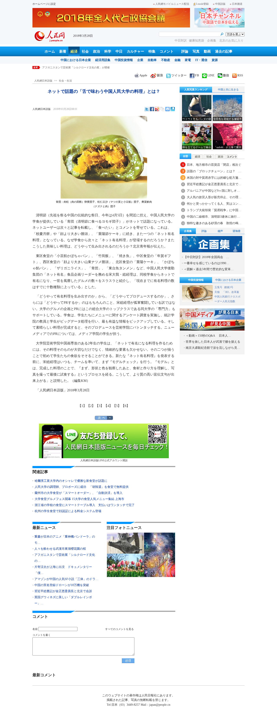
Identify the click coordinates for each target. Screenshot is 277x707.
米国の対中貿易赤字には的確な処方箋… (214, 177)
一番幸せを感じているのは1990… (206, 263)
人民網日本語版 (43, 80)
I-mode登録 (202, 3)
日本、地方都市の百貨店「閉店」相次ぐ (214, 164)
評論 (184, 51)
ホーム (50, 51)
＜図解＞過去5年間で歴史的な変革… (209, 269)
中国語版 (220, 3)
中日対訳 (181, 40)
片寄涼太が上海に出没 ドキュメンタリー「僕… (63, 570)
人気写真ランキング (196, 89)
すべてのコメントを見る (119, 629)
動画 (207, 51)
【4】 (108, 406)
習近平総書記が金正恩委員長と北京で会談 (63, 591)
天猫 (217, 292)
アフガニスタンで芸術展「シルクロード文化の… (64, 557)
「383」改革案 (230, 292)
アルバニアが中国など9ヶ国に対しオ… (213, 190)
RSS (240, 75)
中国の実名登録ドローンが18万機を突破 (61, 585)
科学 (107, 51)
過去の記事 (223, 51)
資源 (215, 60)
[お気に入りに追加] (173, 109)
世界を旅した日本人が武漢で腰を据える (213, 341)
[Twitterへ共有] (147, 109)
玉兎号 (218, 287)
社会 (85, 51)
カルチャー (135, 51)
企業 (140, 60)
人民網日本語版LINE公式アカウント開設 (104, 460)
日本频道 (237, 3)
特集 (151, 51)
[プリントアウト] (167, 109)
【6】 (125, 406)
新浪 (160, 75)
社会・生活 (65, 80)
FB (197, 75)
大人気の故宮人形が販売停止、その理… (214, 197)
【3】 (99, 406)
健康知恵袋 (197, 40)
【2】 (91, 406)
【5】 (117, 406)
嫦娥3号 (228, 287)
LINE (210, 75)
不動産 (165, 60)
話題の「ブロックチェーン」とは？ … (214, 171)
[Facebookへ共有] (152, 109)
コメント (167, 51)
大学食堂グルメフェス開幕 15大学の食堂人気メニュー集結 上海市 (79, 499)
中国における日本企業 (76, 60)
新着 (62, 51)
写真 (196, 51)
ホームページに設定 (44, 3)
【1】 (82, 406)
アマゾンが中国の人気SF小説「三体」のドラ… (66, 579)
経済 (74, 51)
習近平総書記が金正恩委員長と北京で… (214, 184)
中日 (119, 51)
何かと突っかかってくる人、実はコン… (214, 203)
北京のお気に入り (231, 40)
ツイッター (179, 75)
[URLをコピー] (162, 109)
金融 (177, 60)
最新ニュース (44, 527)
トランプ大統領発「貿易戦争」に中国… (214, 210)
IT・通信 (201, 60)
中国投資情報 (124, 60)
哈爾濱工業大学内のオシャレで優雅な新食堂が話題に (71, 480)
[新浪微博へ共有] (157, 109)
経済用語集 (102, 60)
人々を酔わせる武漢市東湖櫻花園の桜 (60, 548)
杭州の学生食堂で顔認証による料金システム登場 (68, 511)
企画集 (212, 40)
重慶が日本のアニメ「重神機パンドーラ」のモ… (64, 539)
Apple (143, 75)
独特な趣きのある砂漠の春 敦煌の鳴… (214, 223)
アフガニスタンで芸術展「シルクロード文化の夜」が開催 (76, 67)
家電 (188, 60)
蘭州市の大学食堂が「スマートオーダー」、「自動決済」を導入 (78, 493)
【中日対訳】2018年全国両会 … (206, 257)
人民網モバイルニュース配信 (172, 3)
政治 (96, 51)
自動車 (152, 60)
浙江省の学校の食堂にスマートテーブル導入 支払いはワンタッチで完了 (85, 505)
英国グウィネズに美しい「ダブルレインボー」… (63, 600)
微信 (226, 75)
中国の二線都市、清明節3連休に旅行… (213, 216)
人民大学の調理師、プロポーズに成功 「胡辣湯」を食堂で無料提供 (82, 486)
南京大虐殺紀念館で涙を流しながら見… (213, 347)
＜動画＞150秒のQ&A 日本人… (208, 335)
